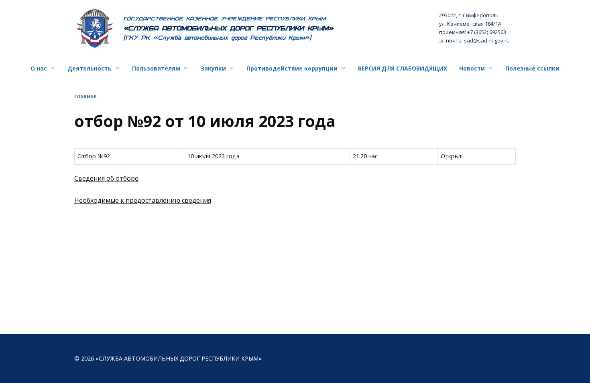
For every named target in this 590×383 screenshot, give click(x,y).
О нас (39, 68)
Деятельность (89, 68)
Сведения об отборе (106, 178)
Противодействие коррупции (292, 68)
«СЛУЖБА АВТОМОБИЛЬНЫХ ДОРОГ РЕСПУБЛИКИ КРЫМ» (229, 28)
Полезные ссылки (532, 68)
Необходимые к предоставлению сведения (142, 200)
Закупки (213, 68)
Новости (472, 68)
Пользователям (156, 68)
